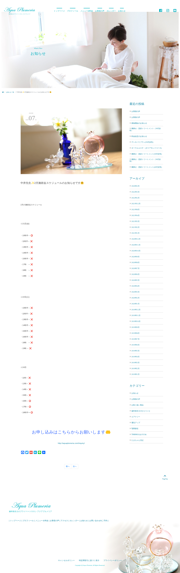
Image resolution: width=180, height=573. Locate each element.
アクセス (64, 521)
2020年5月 (136, 280)
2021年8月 (136, 209)
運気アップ (136, 423)
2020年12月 (136, 239)
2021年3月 (136, 221)
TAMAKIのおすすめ (139, 434)
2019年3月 (136, 362)
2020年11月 (136, 245)
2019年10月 (136, 321)
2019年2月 (136, 368)
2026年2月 (136, 186)
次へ (75, 466)
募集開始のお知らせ (139, 123)
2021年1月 (136, 233)
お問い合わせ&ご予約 (98, 521)
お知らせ (121, 11)
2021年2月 (136, 227)
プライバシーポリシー (112, 560)
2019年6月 (136, 345)
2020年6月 (136, 274)
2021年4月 (136, 215)
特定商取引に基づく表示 (89, 560)
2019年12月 (136, 309)
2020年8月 (136, 262)
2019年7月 (136, 339)
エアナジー (136, 417)
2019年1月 (136, 374)
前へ (68, 466)
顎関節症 (135, 429)
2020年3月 (136, 292)
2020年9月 (136, 257)
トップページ (59, 11)
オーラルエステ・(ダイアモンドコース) (147, 148)
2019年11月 (136, 315)
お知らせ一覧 (10, 92)
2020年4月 (136, 286)
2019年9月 (136, 327)
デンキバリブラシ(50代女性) (142, 142)
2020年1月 (136, 304)
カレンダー (111, 11)
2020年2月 (136, 298)
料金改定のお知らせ (139, 136)
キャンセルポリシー (66, 560)
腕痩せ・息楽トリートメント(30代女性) (147, 154)
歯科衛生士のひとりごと (141, 411)
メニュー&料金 (86, 11)
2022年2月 (136, 198)
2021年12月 (136, 203)
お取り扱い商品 (137, 405)
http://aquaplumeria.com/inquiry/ (71, 443)
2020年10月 (136, 251)
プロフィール (72, 11)
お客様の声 (99, 11)
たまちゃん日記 (137, 440)
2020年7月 (136, 268)
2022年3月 (136, 192)
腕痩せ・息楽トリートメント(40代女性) (147, 167)
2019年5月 (136, 351)
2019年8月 (136, 333)
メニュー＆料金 (41, 521)
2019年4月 (136, 357)
